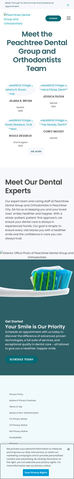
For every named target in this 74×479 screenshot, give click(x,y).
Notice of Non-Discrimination (24, 412)
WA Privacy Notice (18, 431)
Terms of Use (15, 406)
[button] (69, 18)
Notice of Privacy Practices (22, 400)
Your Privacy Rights (36, 472)
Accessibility (15, 437)
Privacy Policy (16, 394)
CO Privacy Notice (18, 425)
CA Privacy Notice (18, 418)
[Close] (68, 449)
